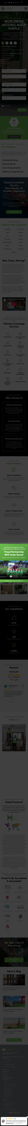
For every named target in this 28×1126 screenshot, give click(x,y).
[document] (14, 563)
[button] (27, 1117)
